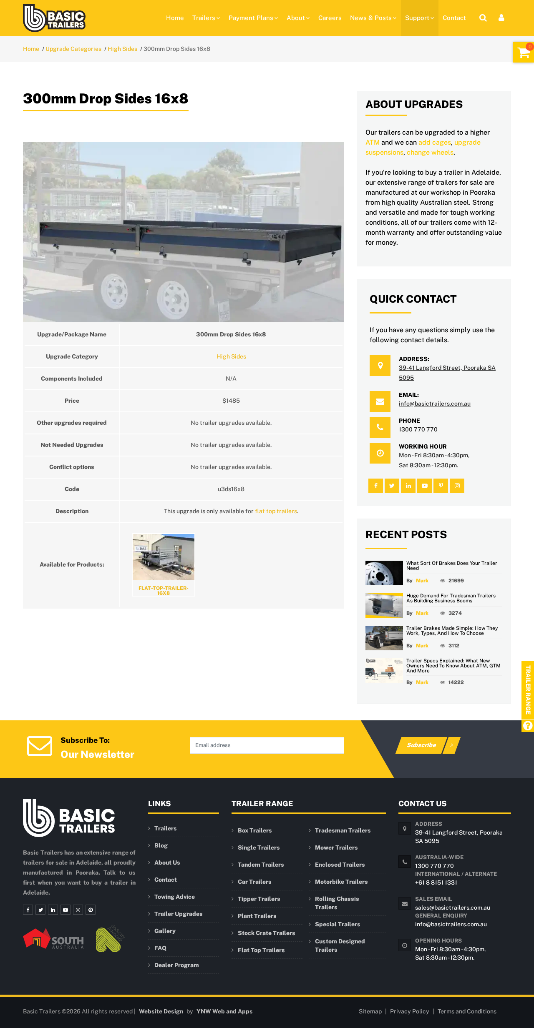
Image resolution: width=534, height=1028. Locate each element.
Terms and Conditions (467, 1011)
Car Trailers (255, 881)
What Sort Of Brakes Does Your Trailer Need (451, 565)
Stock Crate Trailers (266, 933)
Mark (422, 581)
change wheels (430, 152)
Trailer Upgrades (178, 913)
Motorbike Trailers (341, 881)
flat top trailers (276, 511)
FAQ (160, 948)
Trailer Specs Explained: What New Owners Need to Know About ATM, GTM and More (453, 666)
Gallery (165, 931)
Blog (161, 845)
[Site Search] (483, 18)
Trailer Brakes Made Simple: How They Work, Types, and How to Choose (452, 630)
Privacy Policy (409, 1011)
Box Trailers (255, 830)
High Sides (122, 48)
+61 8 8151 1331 (436, 882)
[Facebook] (28, 910)
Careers (330, 17)
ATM (372, 142)
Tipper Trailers (259, 898)
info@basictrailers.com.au (435, 403)
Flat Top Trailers (261, 950)
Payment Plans (251, 17)
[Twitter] (40, 910)
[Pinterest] (91, 910)
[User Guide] (527, 726)
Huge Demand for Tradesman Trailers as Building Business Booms (451, 598)
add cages (434, 142)
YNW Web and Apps (224, 1011)
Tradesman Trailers (343, 830)
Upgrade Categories (73, 48)
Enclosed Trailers (340, 864)
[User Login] (501, 18)
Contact (454, 17)
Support (417, 17)
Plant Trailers (257, 916)
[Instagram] (78, 910)
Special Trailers (337, 924)
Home (175, 17)
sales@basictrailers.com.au (452, 907)
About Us (167, 862)
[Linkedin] (53, 910)
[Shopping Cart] (523, 52)
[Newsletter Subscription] (39, 745)
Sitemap (370, 1011)
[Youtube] (65, 910)
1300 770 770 (418, 429)
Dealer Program (176, 965)
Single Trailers (259, 847)
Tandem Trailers (261, 864)
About (296, 17)
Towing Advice (174, 896)
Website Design (161, 1011)
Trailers (203, 17)
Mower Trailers (336, 847)
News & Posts (371, 17)
